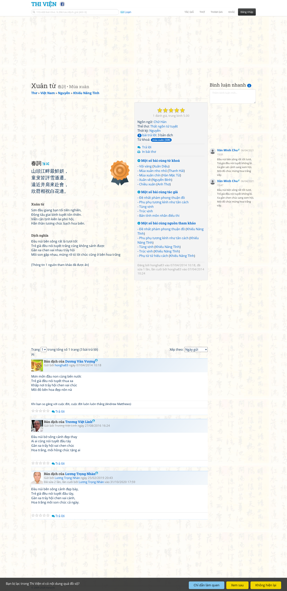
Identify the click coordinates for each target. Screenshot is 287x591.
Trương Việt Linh (78, 421)
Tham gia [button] (217, 12)
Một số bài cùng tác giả (159, 192)
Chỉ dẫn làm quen (206, 585)
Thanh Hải (176, 171)
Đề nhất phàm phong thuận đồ (162, 198)
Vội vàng (145, 166)
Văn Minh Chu (227, 150)
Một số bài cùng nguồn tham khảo (168, 223)
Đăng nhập (247, 12)
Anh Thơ (163, 184)
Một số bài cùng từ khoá (160, 161)
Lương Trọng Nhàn (80, 474)
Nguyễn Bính (161, 180)
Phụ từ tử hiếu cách (153, 256)
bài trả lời (147, 135)
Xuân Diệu (160, 166)
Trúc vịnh (146, 211)
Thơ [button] (202, 12)
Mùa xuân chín (150, 175)
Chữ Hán (160, 122)
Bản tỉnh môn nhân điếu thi (159, 215)
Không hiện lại (265, 585)
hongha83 (157, 265)
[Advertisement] (143, 46)
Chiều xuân (147, 184)
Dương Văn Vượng (80, 361)
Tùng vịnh (146, 206)
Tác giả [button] (189, 12)
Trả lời (146, 147)
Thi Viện (43, 4)
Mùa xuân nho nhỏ (153, 171)
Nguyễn (155, 130)
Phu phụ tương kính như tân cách (164, 202)
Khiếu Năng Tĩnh (167, 247)
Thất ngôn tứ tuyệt (164, 126)
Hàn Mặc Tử (171, 175)
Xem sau (237, 585)
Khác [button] (231, 12)
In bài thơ (149, 152)
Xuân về (145, 180)
